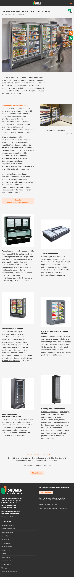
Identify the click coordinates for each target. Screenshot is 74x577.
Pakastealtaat (6, 557)
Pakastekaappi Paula (49, 412)
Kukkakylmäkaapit (7, 532)
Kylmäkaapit (5, 543)
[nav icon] (68, 3)
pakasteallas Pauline (57, 259)
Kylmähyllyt (5, 539)
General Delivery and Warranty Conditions (52, 508)
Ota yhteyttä (37, 473)
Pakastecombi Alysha (10, 254)
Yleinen (4, 568)
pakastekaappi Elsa (25, 419)
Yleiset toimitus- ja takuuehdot (48, 504)
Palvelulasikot (6, 564)
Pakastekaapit (6, 561)
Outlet (3, 554)
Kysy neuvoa (46, 492)
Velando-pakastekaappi (11, 361)
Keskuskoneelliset (7, 525)
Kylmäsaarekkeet (7, 546)
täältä (49, 466)
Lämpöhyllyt (5, 550)
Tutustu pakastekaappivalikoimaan (18, 201)
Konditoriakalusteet (8, 529)
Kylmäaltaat (5, 536)
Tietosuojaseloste (7, 517)
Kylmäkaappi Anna (9, 419)
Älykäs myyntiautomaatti (9, 571)
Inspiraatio (19, 14)
